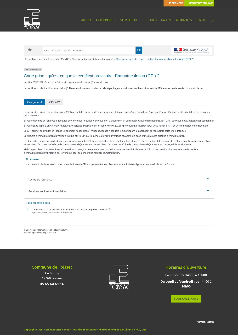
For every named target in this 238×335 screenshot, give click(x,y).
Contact (202, 20)
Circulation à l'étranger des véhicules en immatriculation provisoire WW (69, 209)
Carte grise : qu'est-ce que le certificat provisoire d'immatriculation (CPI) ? (154, 59)
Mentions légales (205, 322)
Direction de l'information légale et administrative (47, 230)
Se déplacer (176, 3)
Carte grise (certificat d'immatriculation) (93, 59)
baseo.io (52, 233)
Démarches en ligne (201, 3)
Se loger (151, 20)
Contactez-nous (186, 299)
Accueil (86, 20)
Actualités (184, 20)
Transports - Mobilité (59, 59)
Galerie (166, 20)
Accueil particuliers (35, 59)
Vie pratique (129, 20)
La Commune (104, 20)
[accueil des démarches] (30, 50)
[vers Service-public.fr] (191, 50)
